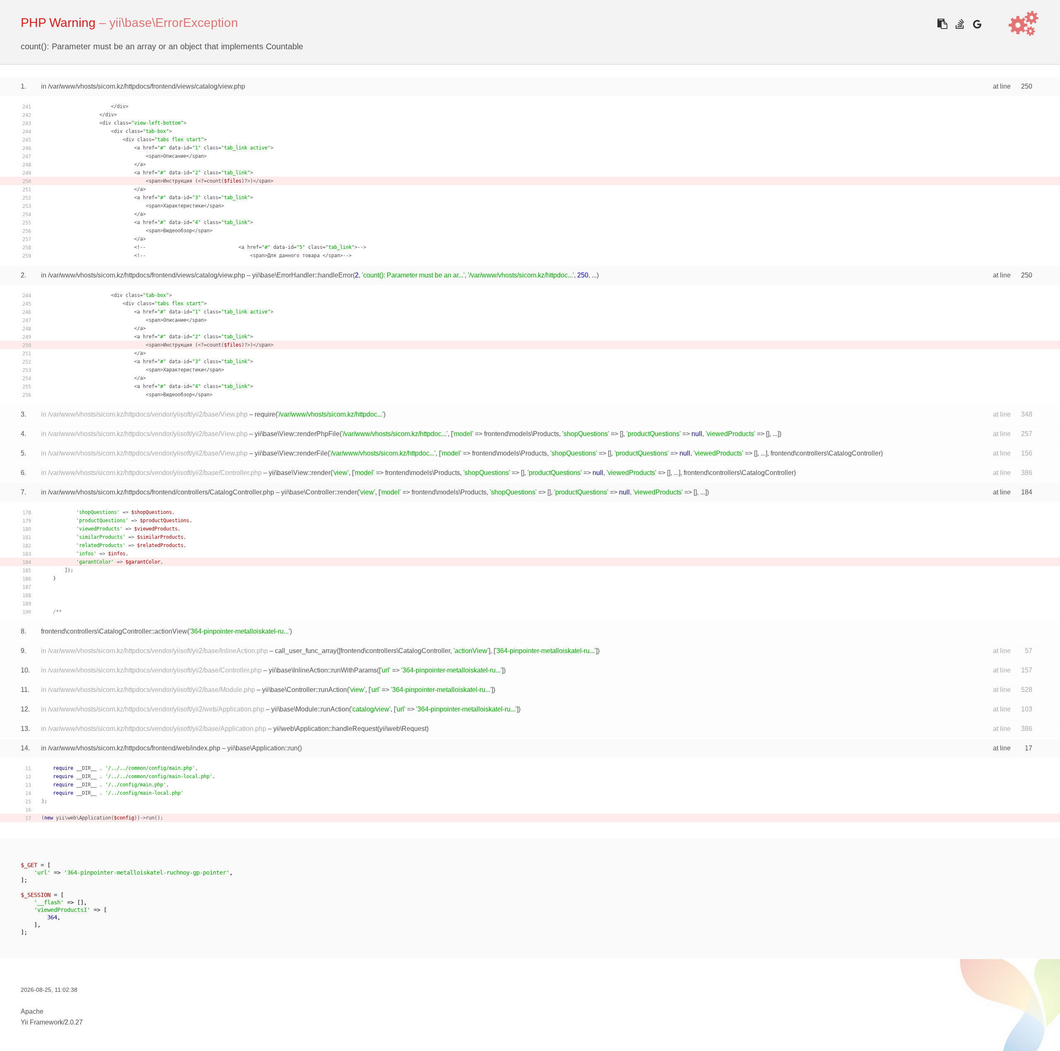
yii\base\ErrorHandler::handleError (302, 275)
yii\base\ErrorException (173, 22)
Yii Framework (42, 1022)
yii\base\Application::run (262, 748)
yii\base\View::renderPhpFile (297, 433)
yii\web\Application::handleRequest (325, 728)
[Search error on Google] (977, 24)
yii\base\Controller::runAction (304, 689)
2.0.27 (74, 1022)
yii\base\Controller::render (319, 492)
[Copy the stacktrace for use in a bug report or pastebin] (942, 24)
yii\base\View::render (299, 472)
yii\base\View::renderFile (291, 453)
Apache (32, 1011)
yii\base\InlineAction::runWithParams (323, 670)
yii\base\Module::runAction (310, 709)
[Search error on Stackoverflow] (959, 24)
